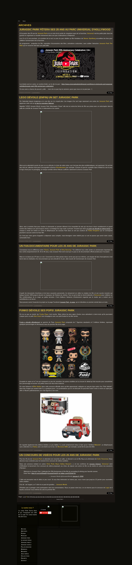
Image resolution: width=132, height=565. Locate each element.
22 (54, 497)
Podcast (24, 535)
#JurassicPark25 (52, 473)
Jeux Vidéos (25, 554)
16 (43, 497)
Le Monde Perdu (26, 540)
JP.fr (19, 21)
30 (68, 497)
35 (77, 497)
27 (63, 497)
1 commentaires (38, 305)
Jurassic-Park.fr (59, 499)
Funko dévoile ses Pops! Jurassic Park (46, 310)
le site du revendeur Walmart (44, 103)
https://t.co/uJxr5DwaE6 (39, 473)
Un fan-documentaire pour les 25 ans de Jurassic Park (58, 246)
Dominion (24, 549)
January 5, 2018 (78, 476)
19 (49, 497)
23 (56, 497)
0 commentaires (37, 241)
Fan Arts (24, 558)
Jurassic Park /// (26, 542)
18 (47, 497)
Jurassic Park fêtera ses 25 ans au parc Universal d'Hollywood (64, 29)
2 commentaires (36, 92)
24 (57, 497)
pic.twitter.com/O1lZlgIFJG (67, 473)
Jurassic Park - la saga (67, 302)
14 (40, 497)
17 (45, 497)
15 (41, 497)
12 (36, 497)
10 (33, 497)
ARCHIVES (25, 25)
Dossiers (24, 551)
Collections (25, 556)
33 (73, 497)
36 (78, 497)
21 (52, 497)
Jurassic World (26, 544)
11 (34, 497)
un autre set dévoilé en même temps (98, 228)
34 (75, 497)
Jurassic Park (25, 538)
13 (38, 497)
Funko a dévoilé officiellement (30, 322)
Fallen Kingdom (26, 547)
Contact (24, 560)
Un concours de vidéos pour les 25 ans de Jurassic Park (59, 455)
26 (61, 497)
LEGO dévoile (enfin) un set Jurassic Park (48, 97)
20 (50, 497)
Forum (23, 533)
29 (66, 497)
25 (59, 497)
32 (71, 497)
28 (64, 497)
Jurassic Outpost (95, 464)
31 (70, 497)
